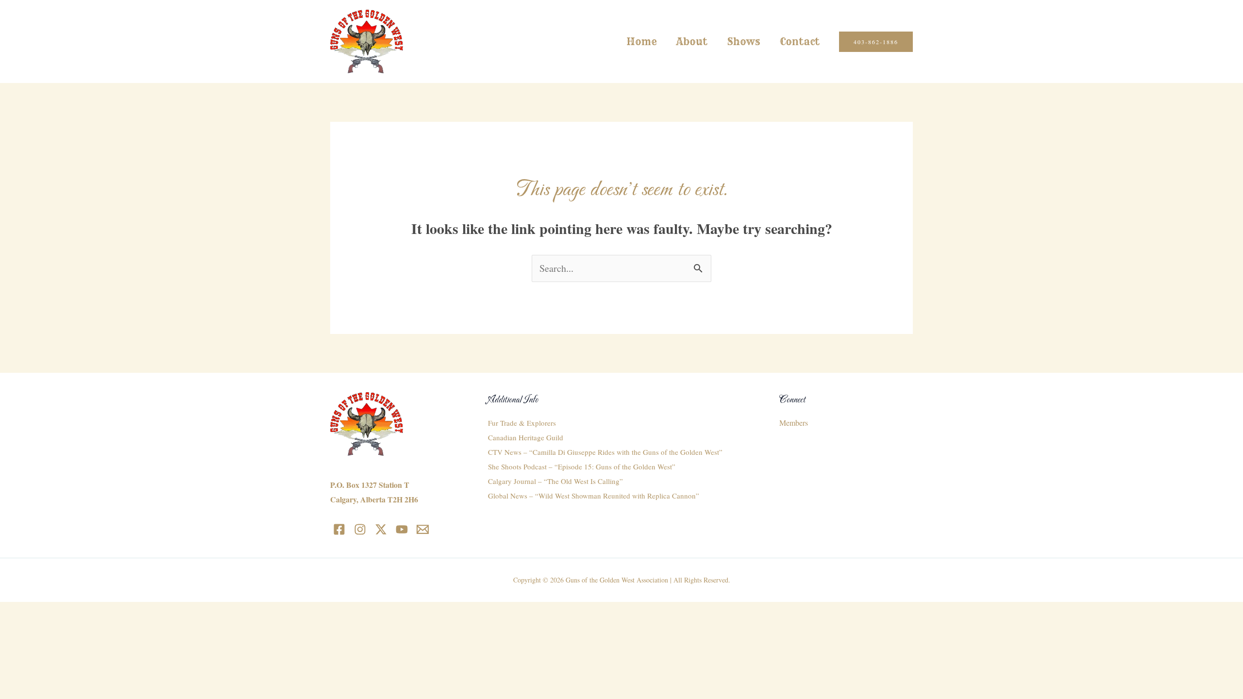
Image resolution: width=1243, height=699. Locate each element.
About (691, 41)
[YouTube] (402, 529)
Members (793, 422)
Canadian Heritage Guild (525, 437)
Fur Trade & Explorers (522, 423)
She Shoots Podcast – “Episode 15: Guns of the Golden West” (581, 466)
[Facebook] (339, 529)
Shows (743, 41)
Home (641, 41)
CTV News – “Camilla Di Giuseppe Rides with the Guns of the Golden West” (605, 452)
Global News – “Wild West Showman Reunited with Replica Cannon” (593, 495)
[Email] (423, 529)
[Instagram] (360, 529)
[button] (876, 42)
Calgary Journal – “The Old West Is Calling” (555, 481)
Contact (800, 41)
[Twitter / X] (381, 529)
